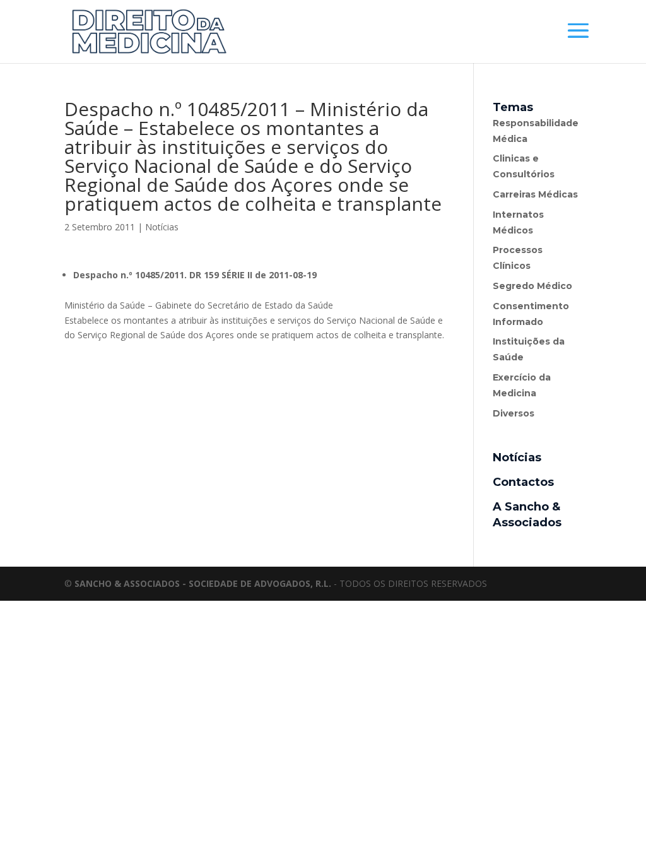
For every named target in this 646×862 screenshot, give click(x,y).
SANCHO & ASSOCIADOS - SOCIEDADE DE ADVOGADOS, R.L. (202, 583)
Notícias (162, 227)
